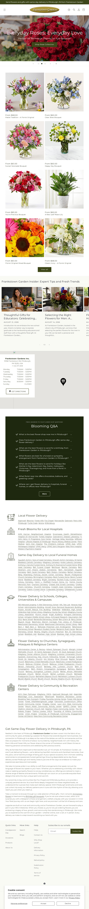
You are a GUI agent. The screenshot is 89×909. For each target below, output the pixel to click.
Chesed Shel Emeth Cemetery (61, 584)
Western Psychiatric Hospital (29, 549)
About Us (8, 848)
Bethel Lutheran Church (61, 674)
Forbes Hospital (45, 537)
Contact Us (38, 835)
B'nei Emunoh (61, 659)
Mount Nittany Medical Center (64, 542)
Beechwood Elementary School (31, 624)
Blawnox (30, 521)
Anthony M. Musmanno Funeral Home (61, 565)
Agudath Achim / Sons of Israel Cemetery (35, 560)
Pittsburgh (22, 523)
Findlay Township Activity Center (53, 699)
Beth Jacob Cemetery (36, 572)
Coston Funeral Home (36, 589)
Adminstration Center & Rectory (31, 649)
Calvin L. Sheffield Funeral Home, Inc (51, 582)
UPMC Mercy (41, 546)
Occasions (9, 838)
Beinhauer (56, 567)
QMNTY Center (69, 706)
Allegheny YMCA (44, 694)
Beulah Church (44, 679)
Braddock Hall (30, 634)
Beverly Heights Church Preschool (48, 632)
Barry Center (76, 619)
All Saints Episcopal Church (46, 652)
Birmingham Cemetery (42, 577)
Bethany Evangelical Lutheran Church (42, 671)
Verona (41, 523)
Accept (43, 903)
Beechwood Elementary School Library (61, 624)
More (44, 494)
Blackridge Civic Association (30, 697)
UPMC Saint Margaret (56, 546)
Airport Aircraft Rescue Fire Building (34, 610)
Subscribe (77, 831)
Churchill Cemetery (42, 587)
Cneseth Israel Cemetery (61, 587)
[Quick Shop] (69, 10)
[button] (4, 9)
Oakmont (69, 521)
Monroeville (59, 521)
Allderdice (56, 610)
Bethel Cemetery (75, 572)
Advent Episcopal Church (57, 649)
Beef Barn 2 (30, 627)
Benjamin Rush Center (65, 629)
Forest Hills (39, 521)
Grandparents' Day (10, 831)
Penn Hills (77, 521)
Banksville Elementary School (46, 619)
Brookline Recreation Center (69, 697)
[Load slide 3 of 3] (45, 63)
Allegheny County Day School (55, 612)
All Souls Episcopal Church (70, 652)
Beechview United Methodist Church (40, 662)
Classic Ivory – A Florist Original (58, 263)
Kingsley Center (49, 704)
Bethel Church (41, 674)
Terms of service (37, 874)
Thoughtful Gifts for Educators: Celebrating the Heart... (19, 316)
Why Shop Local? (38, 841)
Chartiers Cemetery (40, 584)
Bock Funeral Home (61, 577)
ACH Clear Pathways (27, 694)
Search (22, 830)
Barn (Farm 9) (64, 619)
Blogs (22, 835)
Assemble (78, 694)
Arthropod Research (59, 617)
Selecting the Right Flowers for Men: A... (58, 316)
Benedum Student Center (45, 629)
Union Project (31, 714)
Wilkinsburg (50, 523)
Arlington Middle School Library (37, 617)
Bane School (28, 619)
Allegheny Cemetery (51, 562)
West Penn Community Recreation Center (51, 716)
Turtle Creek (33, 523)
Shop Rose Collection (44, 44)
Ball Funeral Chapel (41, 567)
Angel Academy (55, 614)
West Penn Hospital (74, 546)
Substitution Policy (38, 866)
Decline (68, 903)
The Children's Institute (54, 544)
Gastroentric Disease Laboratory (66, 537)
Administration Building (34, 607)
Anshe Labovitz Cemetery (71, 562)
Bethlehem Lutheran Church (70, 676)
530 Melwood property (27, 605)
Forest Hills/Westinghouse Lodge (39, 701)
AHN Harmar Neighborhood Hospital (34, 534)
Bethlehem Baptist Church (47, 676)
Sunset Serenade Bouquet (16, 166)
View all (44, 269)
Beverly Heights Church (61, 679)
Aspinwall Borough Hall (62, 694)
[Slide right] (49, 344)
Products (8, 843)
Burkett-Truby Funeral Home (69, 580)
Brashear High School (47, 634)
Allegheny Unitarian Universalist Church (65, 654)
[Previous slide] (33, 63)
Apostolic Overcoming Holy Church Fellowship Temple (41, 657)
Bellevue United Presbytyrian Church (66, 664)
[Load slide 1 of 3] (38, 63)
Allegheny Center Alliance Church (32, 654)
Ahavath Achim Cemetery (63, 560)
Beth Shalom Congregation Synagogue (48, 669)
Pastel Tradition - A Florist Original (19, 117)
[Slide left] (39, 344)
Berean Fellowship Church (30, 667)
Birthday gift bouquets (35, 796)
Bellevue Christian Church (37, 664)
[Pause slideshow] (55, 63)
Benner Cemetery (69, 567)
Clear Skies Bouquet (53, 117)
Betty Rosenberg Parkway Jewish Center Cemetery (40, 575)
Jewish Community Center (29, 704)
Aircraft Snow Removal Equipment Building (63, 607)
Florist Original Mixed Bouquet (18, 263)
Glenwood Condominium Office (68, 701)
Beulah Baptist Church (27, 679)
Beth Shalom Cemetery (56, 572)
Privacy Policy (74, 898)
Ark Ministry (49, 659)
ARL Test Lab (64, 605)
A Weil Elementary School (47, 605)
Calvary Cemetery (25, 582)
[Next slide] (50, 63)
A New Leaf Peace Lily (54, 215)
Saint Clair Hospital (34, 544)
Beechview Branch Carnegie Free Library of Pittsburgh (57, 622)
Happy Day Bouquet (53, 166)
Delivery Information (38, 849)
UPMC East (70, 544)
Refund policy (39, 860)
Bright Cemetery (49, 580)
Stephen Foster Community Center (60, 709)
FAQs (36, 830)
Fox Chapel (49, 521)
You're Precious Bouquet (15, 215)
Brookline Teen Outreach (28, 699)
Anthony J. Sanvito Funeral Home (31, 565)
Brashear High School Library (69, 634)
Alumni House (41, 614)
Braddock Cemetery (32, 580)
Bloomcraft (49, 697)
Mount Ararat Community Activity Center (43, 706)
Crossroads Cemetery (55, 589)
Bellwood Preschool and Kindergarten (54, 627)
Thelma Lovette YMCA (42, 711)
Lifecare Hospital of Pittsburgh (38, 542)
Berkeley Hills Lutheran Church (58, 667)
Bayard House (24, 622)
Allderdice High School (72, 610)
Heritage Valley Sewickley (62, 539)
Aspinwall (22, 521)
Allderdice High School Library (30, 612)
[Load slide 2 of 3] (41, 63)
